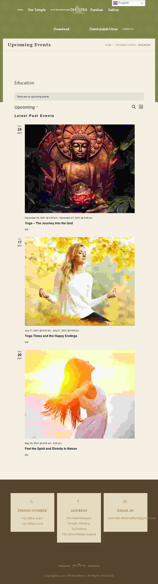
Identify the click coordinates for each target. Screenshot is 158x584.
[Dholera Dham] (79, 9)
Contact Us (128, 28)
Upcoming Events (125, 45)
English (123, 2)
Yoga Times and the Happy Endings (51, 336)
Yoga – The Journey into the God (49, 223)
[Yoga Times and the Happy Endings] (84, 281)
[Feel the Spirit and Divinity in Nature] (84, 394)
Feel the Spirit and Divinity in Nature (51, 448)
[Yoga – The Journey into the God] (84, 168)
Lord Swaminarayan (60, 9)
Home (20, 9)
